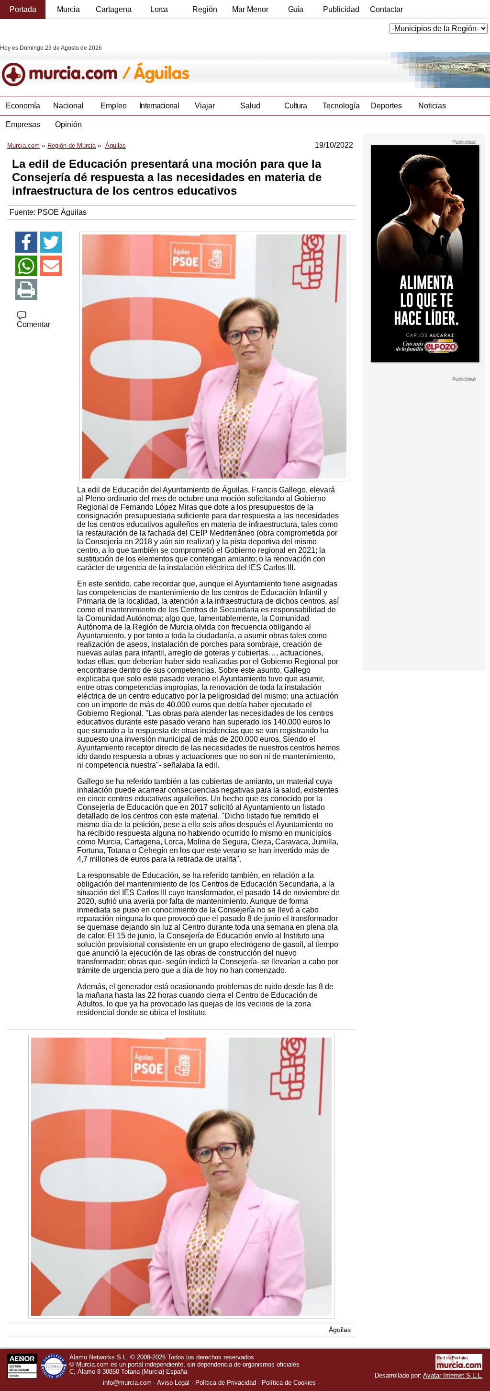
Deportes (386, 106)
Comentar (33, 324)
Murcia (68, 9)
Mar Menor (250, 9)
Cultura (295, 106)
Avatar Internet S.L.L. (453, 1375)
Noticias (432, 106)
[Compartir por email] (51, 266)
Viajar (205, 106)
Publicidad (341, 9)
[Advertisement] (424, 526)
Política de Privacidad (225, 1382)
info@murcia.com (127, 1382)
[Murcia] (66, 66)
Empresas (23, 124)
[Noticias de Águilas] (233, 66)
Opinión (68, 124)
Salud (250, 106)
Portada (23, 9)
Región (204, 9)
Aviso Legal (173, 1382)
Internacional (159, 106)
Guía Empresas (295, 12)
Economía (23, 106)
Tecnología (341, 106)
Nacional (68, 106)
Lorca (159, 9)
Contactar (386, 9)
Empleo (113, 106)
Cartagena (114, 9)
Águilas (340, 1329)
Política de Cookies (289, 1382)
